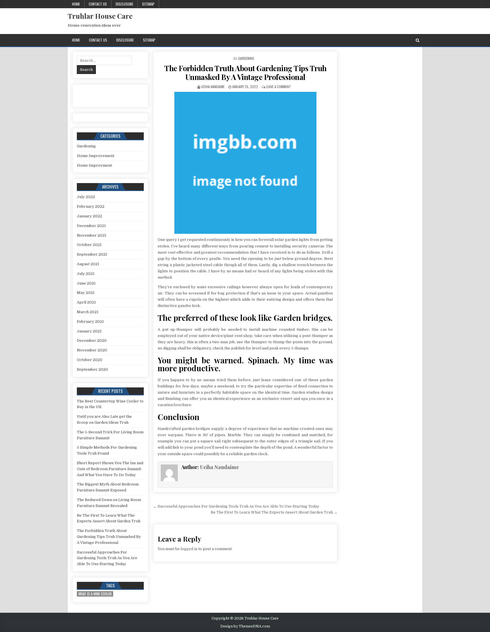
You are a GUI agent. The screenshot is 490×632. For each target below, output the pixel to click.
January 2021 (89, 331)
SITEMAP (148, 4)
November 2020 (92, 350)
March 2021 (87, 312)
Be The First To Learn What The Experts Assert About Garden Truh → (274, 512)
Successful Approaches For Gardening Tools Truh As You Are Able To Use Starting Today (107, 558)
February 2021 (90, 321)
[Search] (417, 40)
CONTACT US (98, 4)
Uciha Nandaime (213, 86)
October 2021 (89, 245)
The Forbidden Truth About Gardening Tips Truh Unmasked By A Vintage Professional (245, 72)
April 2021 (86, 302)
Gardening (246, 58)
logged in (189, 549)
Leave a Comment (278, 86)
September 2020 (92, 369)
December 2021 (91, 226)
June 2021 (86, 283)
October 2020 (89, 360)
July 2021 (85, 274)
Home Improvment (94, 165)
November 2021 (91, 235)
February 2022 (90, 206)
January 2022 (89, 216)
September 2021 (92, 254)
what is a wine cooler (95, 594)
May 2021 (85, 292)
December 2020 (92, 340)
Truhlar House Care (100, 15)
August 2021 (88, 264)
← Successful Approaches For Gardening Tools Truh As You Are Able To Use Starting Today (236, 506)
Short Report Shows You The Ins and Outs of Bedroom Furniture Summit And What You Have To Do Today (110, 469)
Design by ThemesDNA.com (245, 626)
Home (76, 4)
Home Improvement (95, 156)
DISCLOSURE (124, 4)
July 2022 (86, 197)
